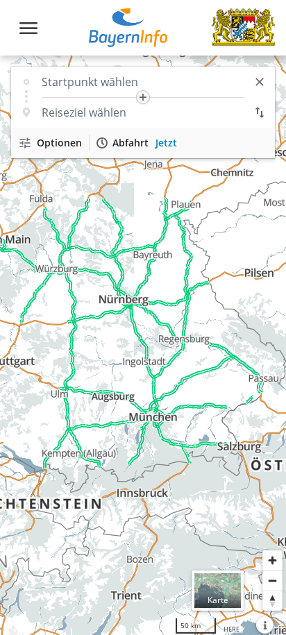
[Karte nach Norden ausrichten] (272, 601)
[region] (143, 345)
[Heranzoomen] (272, 560)
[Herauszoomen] (272, 580)
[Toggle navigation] (28, 28)
